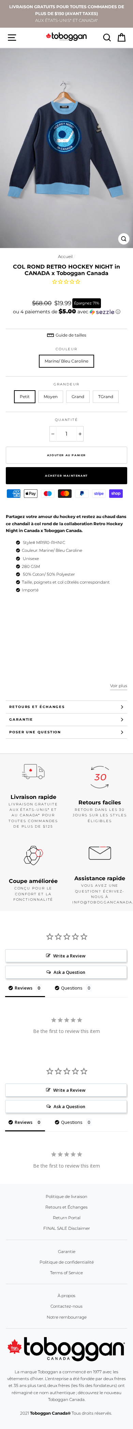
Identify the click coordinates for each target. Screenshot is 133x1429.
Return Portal (66, 1217)
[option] (66, 13)
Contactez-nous (66, 1306)
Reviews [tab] (23, 988)
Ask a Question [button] (69, 972)
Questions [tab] (72, 988)
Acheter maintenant (66, 475)
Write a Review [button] (69, 956)
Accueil (65, 256)
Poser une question (35, 732)
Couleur (66, 349)
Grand (78, 396)
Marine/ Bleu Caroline (66, 361)
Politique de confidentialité (67, 1262)
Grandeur (66, 384)
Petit (25, 396)
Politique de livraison (66, 1196)
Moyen (51, 396)
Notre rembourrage (67, 1317)
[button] (66, 311)
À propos (66, 1295)
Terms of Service (66, 1272)
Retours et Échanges (37, 707)
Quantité (66, 420)
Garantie (21, 719)
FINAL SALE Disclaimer (66, 1228)
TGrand (105, 396)
